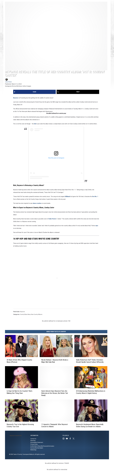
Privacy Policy (34, 444)
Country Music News (25, 314)
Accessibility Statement (36, 442)
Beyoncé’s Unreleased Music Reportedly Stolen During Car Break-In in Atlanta (89, 425)
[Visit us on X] (74, 439)
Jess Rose (8, 82)
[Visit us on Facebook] (71, 439)
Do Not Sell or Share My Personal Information (42, 446)
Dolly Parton (52, 219)
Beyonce (15, 98)
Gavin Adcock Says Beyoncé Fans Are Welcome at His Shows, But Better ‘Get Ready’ (54, 393)
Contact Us (33, 438)
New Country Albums (36, 314)
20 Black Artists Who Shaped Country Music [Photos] (19, 361)
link (35, 124)
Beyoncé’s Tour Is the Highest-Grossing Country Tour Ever (20, 425)
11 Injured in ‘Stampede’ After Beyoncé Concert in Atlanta (54, 425)
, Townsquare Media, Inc (28, 454)
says (96, 225)
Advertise (33, 440)
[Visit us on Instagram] (64, 439)
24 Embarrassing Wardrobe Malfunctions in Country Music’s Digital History (90, 392)
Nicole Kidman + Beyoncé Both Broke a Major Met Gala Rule (54, 361)
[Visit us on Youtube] (67, 439)
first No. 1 (95, 196)
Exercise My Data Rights (36, 448)
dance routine (37, 203)
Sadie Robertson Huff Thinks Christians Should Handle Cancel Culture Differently (90, 361)
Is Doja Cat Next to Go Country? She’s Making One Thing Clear (19, 392)
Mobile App (33, 449)
